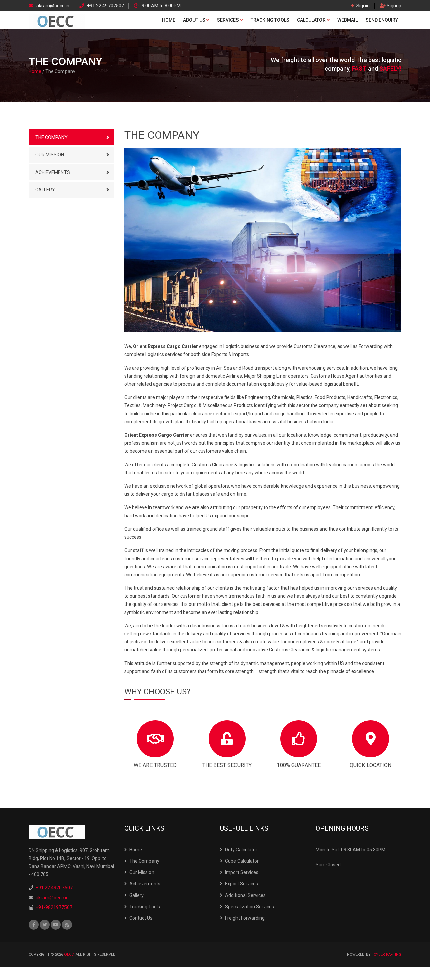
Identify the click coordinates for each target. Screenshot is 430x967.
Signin (362, 5)
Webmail (347, 20)
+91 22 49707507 (105, 5)
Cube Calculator (242, 861)
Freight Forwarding (245, 918)
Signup (393, 5)
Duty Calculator (241, 849)
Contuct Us (141, 918)
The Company (51, 137)
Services (228, 20)
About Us (194, 20)
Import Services (241, 872)
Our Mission (49, 154)
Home (168, 20)
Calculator (312, 20)
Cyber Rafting (387, 954)
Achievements (52, 172)
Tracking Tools (270, 20)
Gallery (45, 189)
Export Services (241, 883)
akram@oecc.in (52, 5)
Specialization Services (249, 906)
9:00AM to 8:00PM (161, 5)
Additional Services (245, 895)
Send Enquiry (382, 20)
